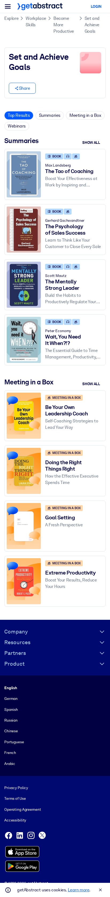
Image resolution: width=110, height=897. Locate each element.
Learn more (78, 889)
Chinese (11, 731)
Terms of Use (15, 798)
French (10, 752)
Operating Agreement (22, 809)
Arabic (9, 763)
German (11, 698)
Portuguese (14, 742)
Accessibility (15, 820)
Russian (11, 720)
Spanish (11, 709)
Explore (11, 18)
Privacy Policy (16, 788)
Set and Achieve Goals (92, 25)
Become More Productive (63, 25)
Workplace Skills (36, 21)
